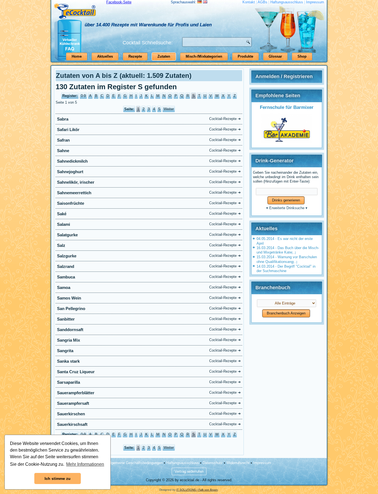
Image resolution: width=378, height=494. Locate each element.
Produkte (245, 56)
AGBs (262, 2)
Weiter (169, 109)
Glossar (275, 56)
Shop (302, 56)
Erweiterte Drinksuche (286, 208)
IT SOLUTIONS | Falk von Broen (197, 489)
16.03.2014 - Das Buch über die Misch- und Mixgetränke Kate (288, 250)
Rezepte (135, 56)
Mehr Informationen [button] (85, 464)
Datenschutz (213, 463)
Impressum (315, 2)
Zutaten (163, 56)
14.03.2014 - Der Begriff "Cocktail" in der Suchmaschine (286, 268)
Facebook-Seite (118, 2)
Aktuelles (105, 56)
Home (77, 56)
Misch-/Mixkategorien (204, 56)
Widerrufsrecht (238, 463)
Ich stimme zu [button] (58, 478)
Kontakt (248, 2)
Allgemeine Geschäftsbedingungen (135, 463)
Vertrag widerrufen (189, 471)
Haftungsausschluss (286, 2)
